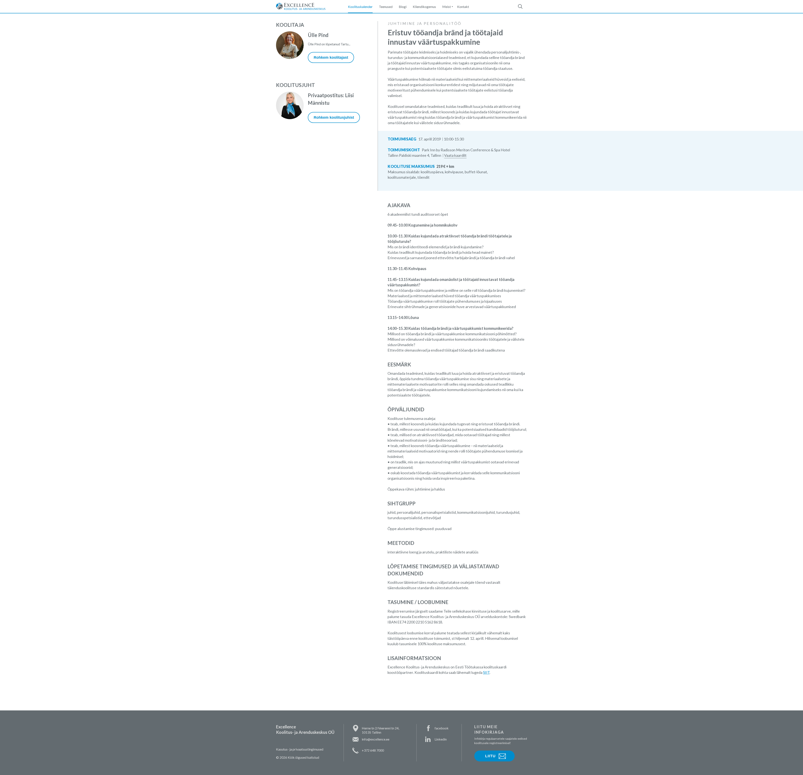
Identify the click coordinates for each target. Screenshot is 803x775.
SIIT (486, 672)
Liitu (490, 756)
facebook (442, 728)
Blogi (403, 7)
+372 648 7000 (373, 750)
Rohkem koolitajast (331, 57)
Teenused (386, 7)
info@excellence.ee (375, 739)
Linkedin (441, 739)
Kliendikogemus (424, 7)
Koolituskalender (360, 7)
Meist (446, 7)
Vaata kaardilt (455, 155)
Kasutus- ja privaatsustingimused (299, 749)
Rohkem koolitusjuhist (334, 117)
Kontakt (463, 7)
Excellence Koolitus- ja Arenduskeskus (300, 6)
